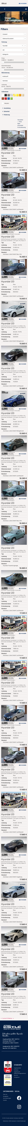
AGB (10, 1121)
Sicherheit (6, 111)
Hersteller (20, 120)
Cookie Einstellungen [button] (21, 1121)
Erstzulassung (22, 127)
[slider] (2, 62)
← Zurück (3, 1018)
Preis (20, 121)
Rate (19, 123)
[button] (26, 9)
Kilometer (20, 125)
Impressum (13, 1121)
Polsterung (7, 115)
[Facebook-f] (4, 9)
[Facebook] (19, 1098)
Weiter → (11, 1018)
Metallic (6, 103)
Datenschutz (5, 1121)
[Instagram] (19, 1106)
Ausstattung (7, 108)
